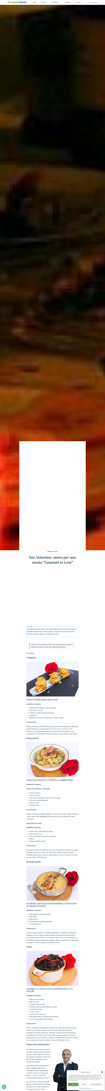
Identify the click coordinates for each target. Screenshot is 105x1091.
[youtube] (93, 2)
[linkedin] (96, 2)
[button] (102, 1072)
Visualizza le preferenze (96, 1084)
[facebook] (88, 2)
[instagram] (91, 2)
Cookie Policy (82, 1088)
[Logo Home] (17, 2)
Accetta (73, 1084)
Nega (84, 1084)
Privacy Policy (88, 1088)
